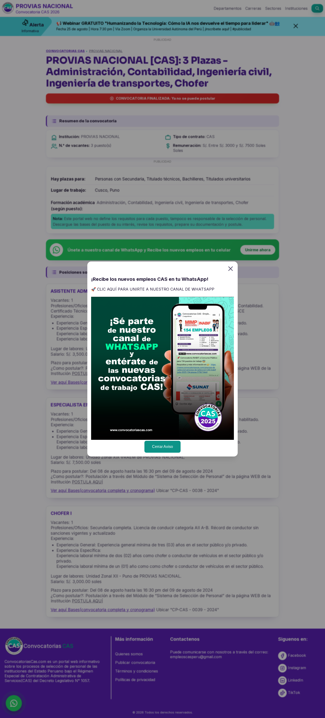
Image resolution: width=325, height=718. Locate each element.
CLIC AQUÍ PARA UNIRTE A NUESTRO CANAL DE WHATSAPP (155, 289)
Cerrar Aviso (162, 447)
